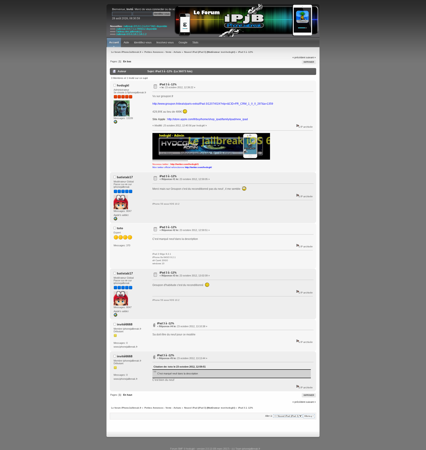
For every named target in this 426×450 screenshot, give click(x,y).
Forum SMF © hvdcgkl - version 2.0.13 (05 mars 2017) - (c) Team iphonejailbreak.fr (215, 448)
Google (183, 42)
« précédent (298, 57)
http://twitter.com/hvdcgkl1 (184, 164)
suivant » (311, 57)
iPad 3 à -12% (168, 84)
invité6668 (124, 324)
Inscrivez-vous (165, 42)
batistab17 (125, 177)
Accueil (114, 42)
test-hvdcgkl (227, 52)
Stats (195, 42)
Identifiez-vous (143, 42)
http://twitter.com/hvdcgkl (198, 167)
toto (120, 228)
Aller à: (268, 416)
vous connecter (155, 9)
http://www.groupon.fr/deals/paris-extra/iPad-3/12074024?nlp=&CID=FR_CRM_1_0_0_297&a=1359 (212, 103)
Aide (126, 42)
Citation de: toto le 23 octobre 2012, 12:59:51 (180, 366)
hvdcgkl (123, 85)
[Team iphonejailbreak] (115, 122)
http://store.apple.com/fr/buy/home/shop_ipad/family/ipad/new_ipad (207, 119)
